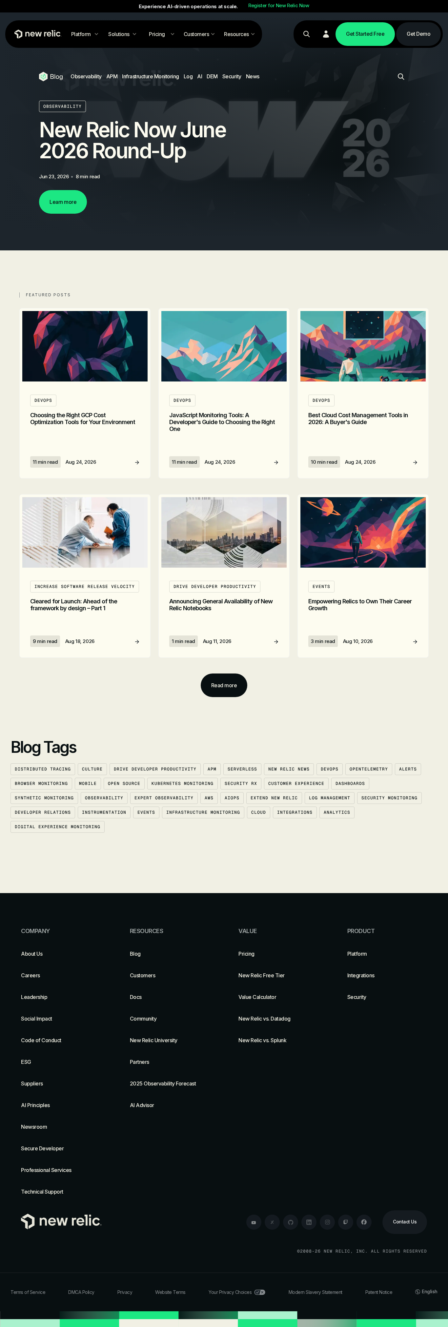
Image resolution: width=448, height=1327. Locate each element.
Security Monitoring (389, 798)
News (252, 76)
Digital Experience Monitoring (57, 826)
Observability (86, 76)
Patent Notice (379, 1292)
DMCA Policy (81, 1292)
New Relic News (289, 769)
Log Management (329, 798)
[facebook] (364, 1222)
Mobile (88, 783)
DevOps (329, 769)
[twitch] (346, 1222)
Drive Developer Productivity (155, 769)
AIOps (232, 798)
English (430, 1291)
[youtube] (254, 1222)
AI (199, 76)
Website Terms (170, 1292)
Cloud (258, 812)
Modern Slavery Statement (315, 1292)
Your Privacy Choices (230, 1292)
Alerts (408, 769)
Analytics (337, 812)
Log (188, 76)
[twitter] (272, 1222)
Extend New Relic (274, 798)
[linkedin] (309, 1222)
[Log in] (326, 34)
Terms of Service (27, 1292)
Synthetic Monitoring (44, 798)
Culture (92, 769)
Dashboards (350, 783)
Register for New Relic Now (278, 6)
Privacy (124, 1292)
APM (112, 76)
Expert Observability (163, 798)
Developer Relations (43, 812)
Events (146, 812)
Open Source (124, 783)
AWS (209, 798)
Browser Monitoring (41, 783)
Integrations (295, 812)
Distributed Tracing (43, 769)
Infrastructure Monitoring (150, 76)
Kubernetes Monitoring (183, 783)
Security (231, 76)
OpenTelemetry (369, 769)
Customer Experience (296, 783)
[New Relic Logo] (36, 34)
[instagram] (327, 1222)
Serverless (242, 769)
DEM (212, 76)
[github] (290, 1222)
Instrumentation (104, 812)
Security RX (241, 783)
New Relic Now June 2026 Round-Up (132, 140)
